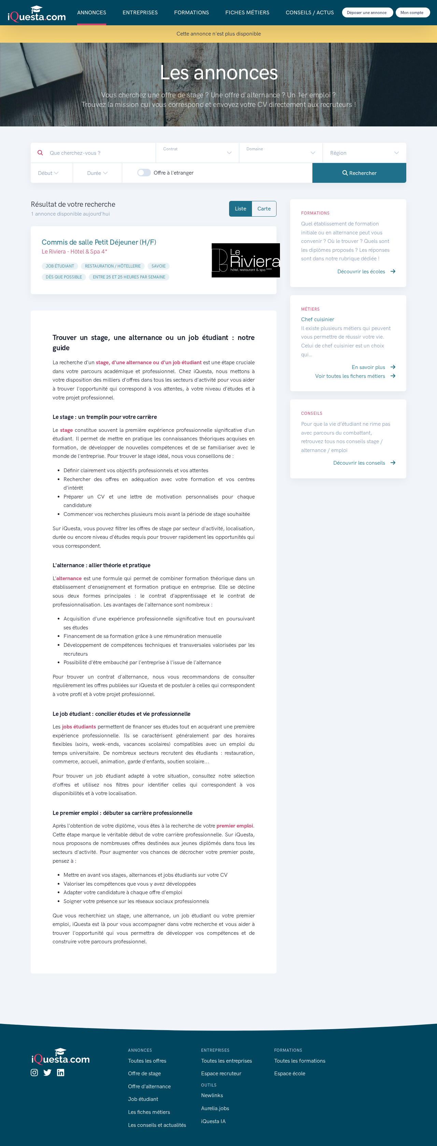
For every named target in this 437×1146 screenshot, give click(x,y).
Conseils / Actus (310, 12)
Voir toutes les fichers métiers (350, 376)
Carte (264, 208)
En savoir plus (369, 367)
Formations (191, 12)
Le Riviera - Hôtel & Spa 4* (74, 251)
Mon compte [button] (412, 12)
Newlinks (212, 1095)
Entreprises (140, 12)
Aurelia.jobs (215, 1108)
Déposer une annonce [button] (367, 12)
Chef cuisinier (317, 319)
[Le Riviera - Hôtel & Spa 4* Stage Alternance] (246, 260)
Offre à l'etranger (174, 172)
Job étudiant (143, 1099)
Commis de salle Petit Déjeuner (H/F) (99, 242)
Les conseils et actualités (157, 1125)
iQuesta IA (213, 1121)
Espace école (289, 1073)
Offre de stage (144, 1073)
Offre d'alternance (149, 1086)
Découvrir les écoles (361, 271)
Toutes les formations (299, 1061)
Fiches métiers (247, 12)
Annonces (91, 12)
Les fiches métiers (149, 1112)
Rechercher (362, 173)
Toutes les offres (147, 1061)
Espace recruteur (221, 1073)
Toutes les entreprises (226, 1061)
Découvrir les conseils (359, 463)
